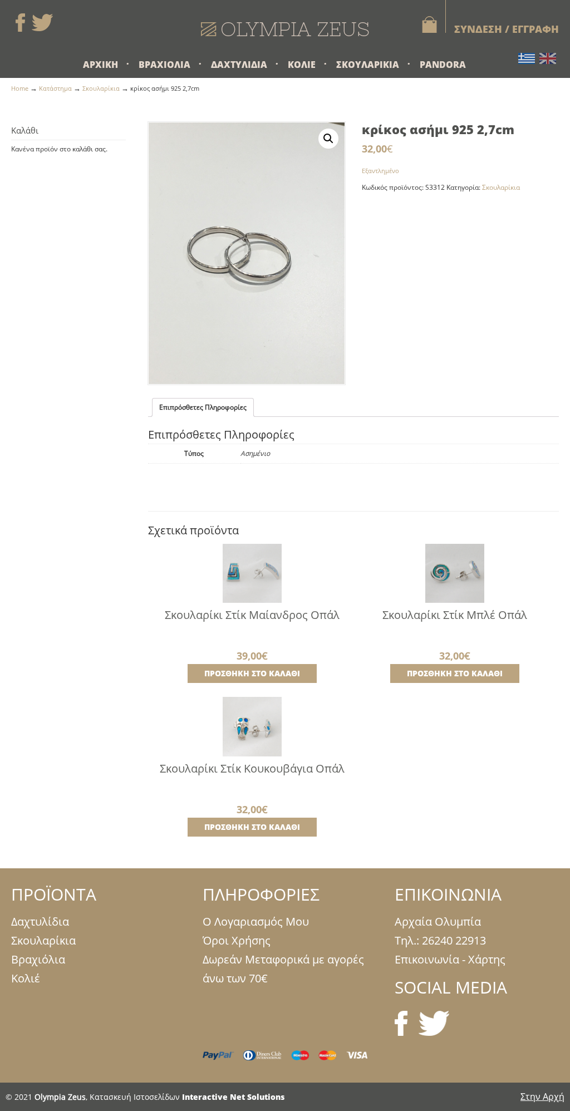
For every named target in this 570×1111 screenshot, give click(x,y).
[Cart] (425, 24)
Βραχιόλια (38, 959)
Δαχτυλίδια (40, 921)
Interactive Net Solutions (233, 1097)
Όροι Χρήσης (237, 940)
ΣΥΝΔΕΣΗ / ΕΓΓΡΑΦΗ (506, 29)
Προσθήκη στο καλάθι (252, 673)
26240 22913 (454, 940)
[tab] (203, 407)
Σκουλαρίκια (101, 88)
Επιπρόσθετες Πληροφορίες (203, 407)
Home (19, 88)
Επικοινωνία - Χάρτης (450, 959)
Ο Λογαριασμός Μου (256, 921)
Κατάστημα (55, 88)
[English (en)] (547, 57)
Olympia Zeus (285, 29)
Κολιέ (25, 978)
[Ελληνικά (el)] (526, 57)
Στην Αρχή (542, 1096)
